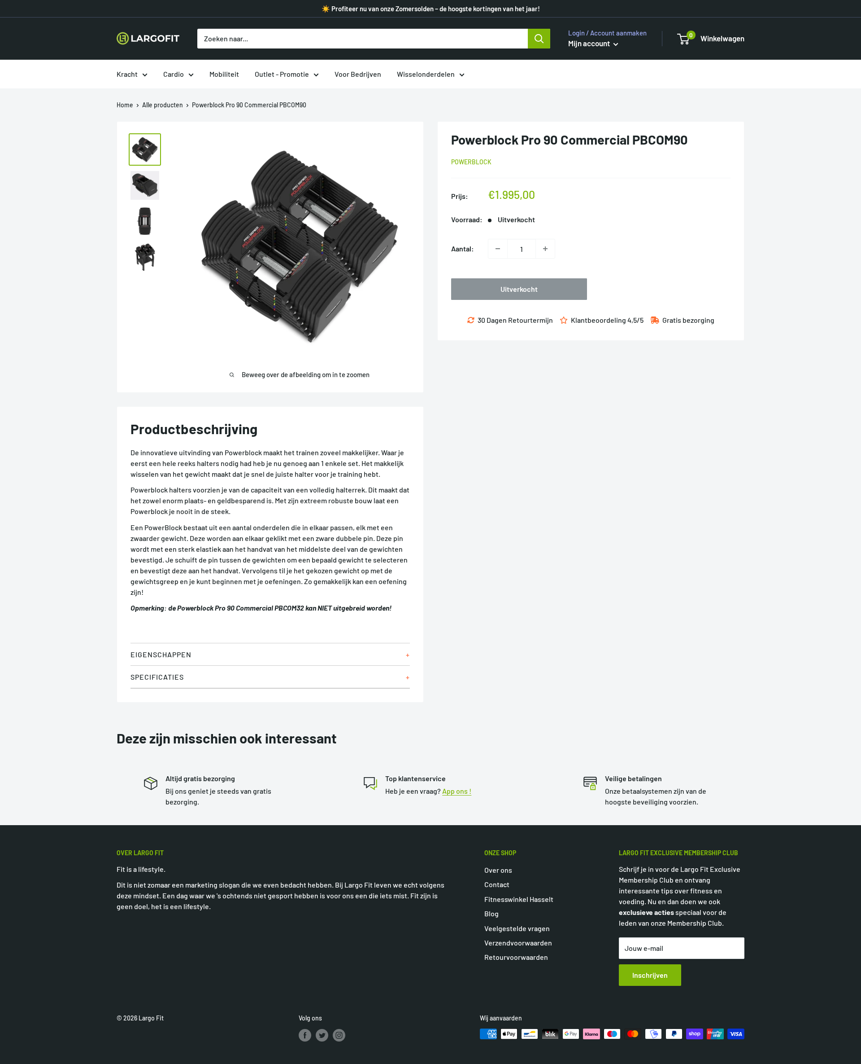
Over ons (498, 870)
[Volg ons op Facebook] (305, 1035)
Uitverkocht (519, 289)
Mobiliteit (224, 74)
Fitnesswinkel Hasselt (518, 899)
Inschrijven (650, 975)
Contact (496, 884)
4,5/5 (635, 320)
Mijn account (589, 43)
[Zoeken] (539, 38)
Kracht (127, 74)
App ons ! (456, 791)
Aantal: (462, 248)
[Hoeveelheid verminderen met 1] (497, 248)
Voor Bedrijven (358, 74)
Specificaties (157, 677)
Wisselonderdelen (426, 74)
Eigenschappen (160, 654)
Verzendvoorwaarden (518, 942)
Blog (491, 913)
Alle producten (162, 105)
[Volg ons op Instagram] (339, 1035)
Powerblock (471, 162)
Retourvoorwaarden (516, 957)
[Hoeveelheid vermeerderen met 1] (545, 248)
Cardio (173, 74)
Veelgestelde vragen (517, 928)
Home (125, 105)
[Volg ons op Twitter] (322, 1035)
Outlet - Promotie (282, 74)
